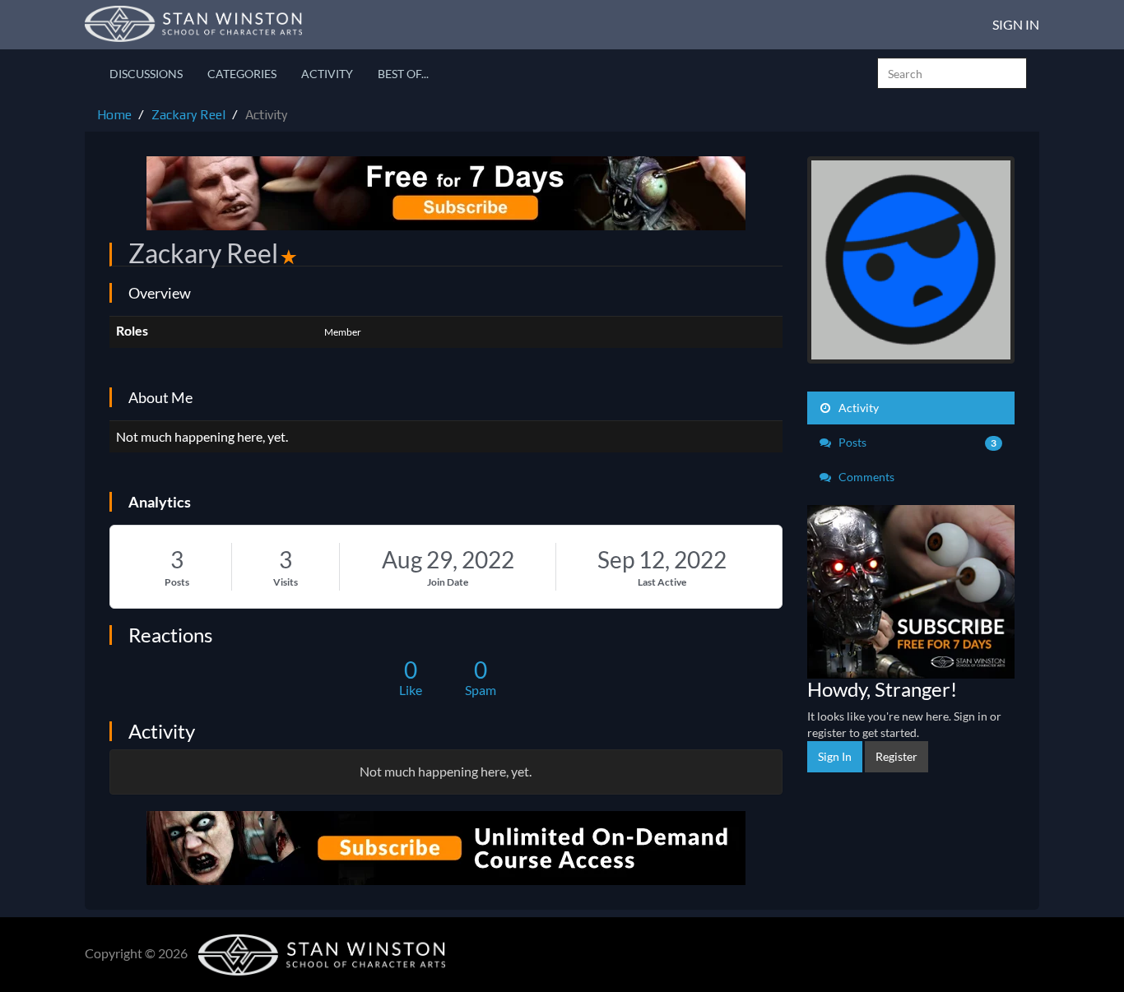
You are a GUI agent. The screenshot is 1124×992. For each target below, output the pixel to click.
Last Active (662, 582)
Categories (241, 74)
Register (896, 756)
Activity (327, 74)
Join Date (447, 582)
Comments (865, 477)
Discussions (146, 74)
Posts (177, 582)
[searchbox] (952, 73)
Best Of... (403, 74)
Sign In (1015, 24)
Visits (285, 582)
